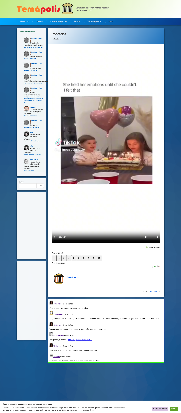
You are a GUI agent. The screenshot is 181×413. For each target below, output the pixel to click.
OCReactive (34, 160)
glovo (25, 170)
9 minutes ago (33, 70)
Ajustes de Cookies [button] (160, 409)
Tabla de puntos (94, 21)
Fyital (31, 132)
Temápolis (57, 39)
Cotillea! (39, 21)
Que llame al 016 (28, 83)
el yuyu (26, 58)
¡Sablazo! (26, 70)
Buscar (77, 21)
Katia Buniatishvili (29, 47)
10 (99, 258)
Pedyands (33, 107)
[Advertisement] (106, 381)
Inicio (110, 21)
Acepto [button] (173, 409)
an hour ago (36, 127)
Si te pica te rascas (29, 154)
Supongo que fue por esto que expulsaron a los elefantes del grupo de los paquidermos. (33, 98)
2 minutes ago (38, 47)
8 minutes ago (32, 58)
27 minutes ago (33, 115)
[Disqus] (106, 330)
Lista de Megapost (58, 21)
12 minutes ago (38, 83)
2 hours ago (31, 170)
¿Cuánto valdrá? (28, 127)
